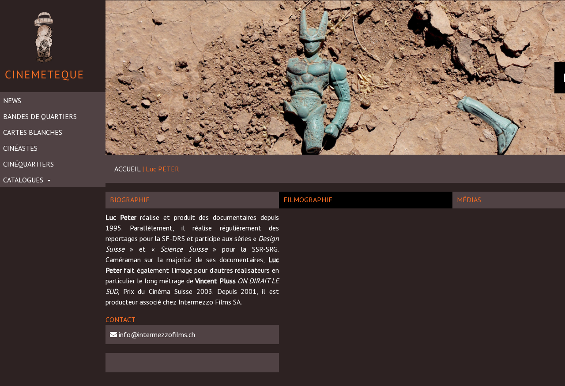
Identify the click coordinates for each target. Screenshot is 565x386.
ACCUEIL (127, 168)
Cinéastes (20, 148)
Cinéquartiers (28, 164)
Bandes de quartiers (40, 116)
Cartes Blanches (32, 132)
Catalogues (24, 179)
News (12, 100)
